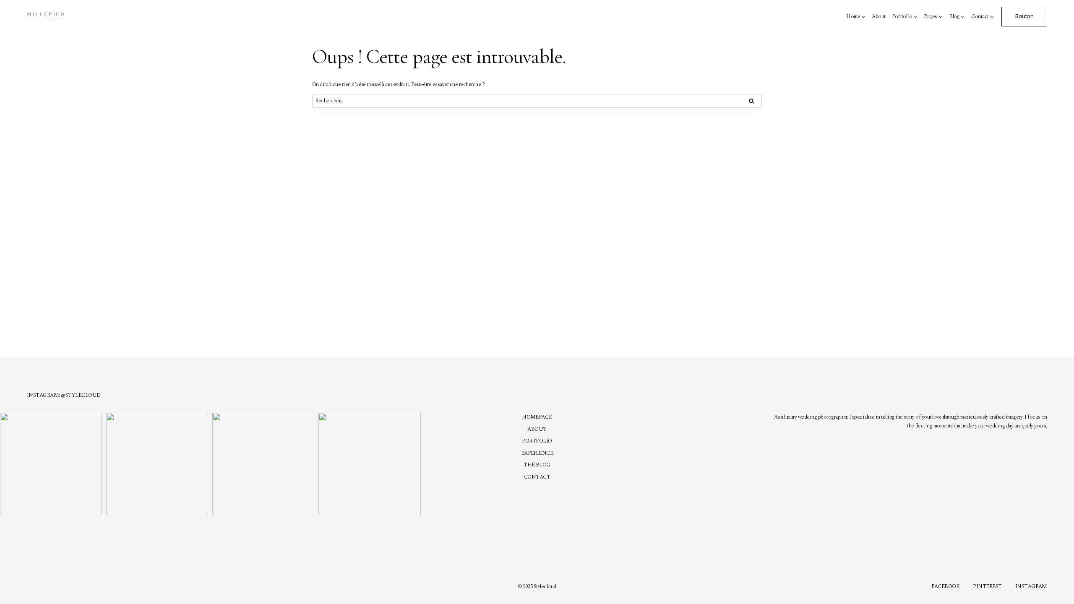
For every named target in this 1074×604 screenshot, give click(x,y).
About (878, 16)
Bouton (1024, 16)
